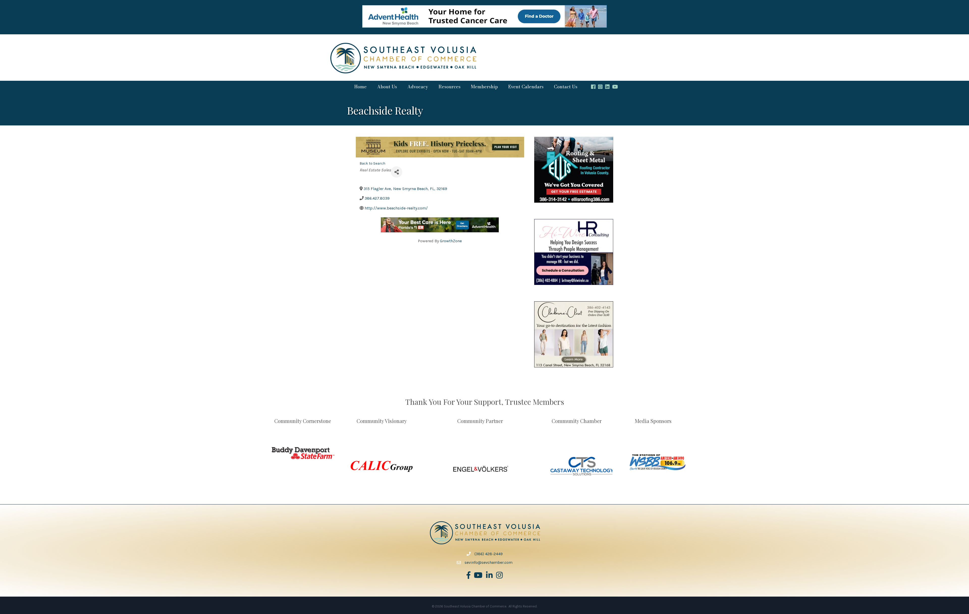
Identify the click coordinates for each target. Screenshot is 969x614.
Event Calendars (526, 86)
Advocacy (417, 86)
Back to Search (372, 163)
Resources (449, 86)
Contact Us (565, 86)
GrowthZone (451, 240)
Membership (484, 86)
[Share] (396, 172)
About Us (387, 86)
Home (360, 86)
